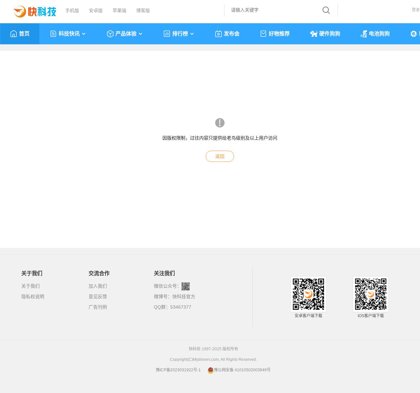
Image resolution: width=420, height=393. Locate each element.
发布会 (232, 33)
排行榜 (180, 33)
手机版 (72, 10)
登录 (416, 10)
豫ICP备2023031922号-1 (178, 370)
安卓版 (96, 10)
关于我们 (30, 286)
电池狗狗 (379, 33)
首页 (24, 33)
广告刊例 (98, 307)
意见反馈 (98, 296)
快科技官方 (183, 296)
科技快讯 (69, 33)
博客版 (143, 10)
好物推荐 (279, 33)
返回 (219, 156)
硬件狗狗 (329, 33)
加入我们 (98, 286)
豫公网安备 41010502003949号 (242, 370)
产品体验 (126, 33)
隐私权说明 (32, 296)
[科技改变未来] (30, 10)
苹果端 (119, 10)
